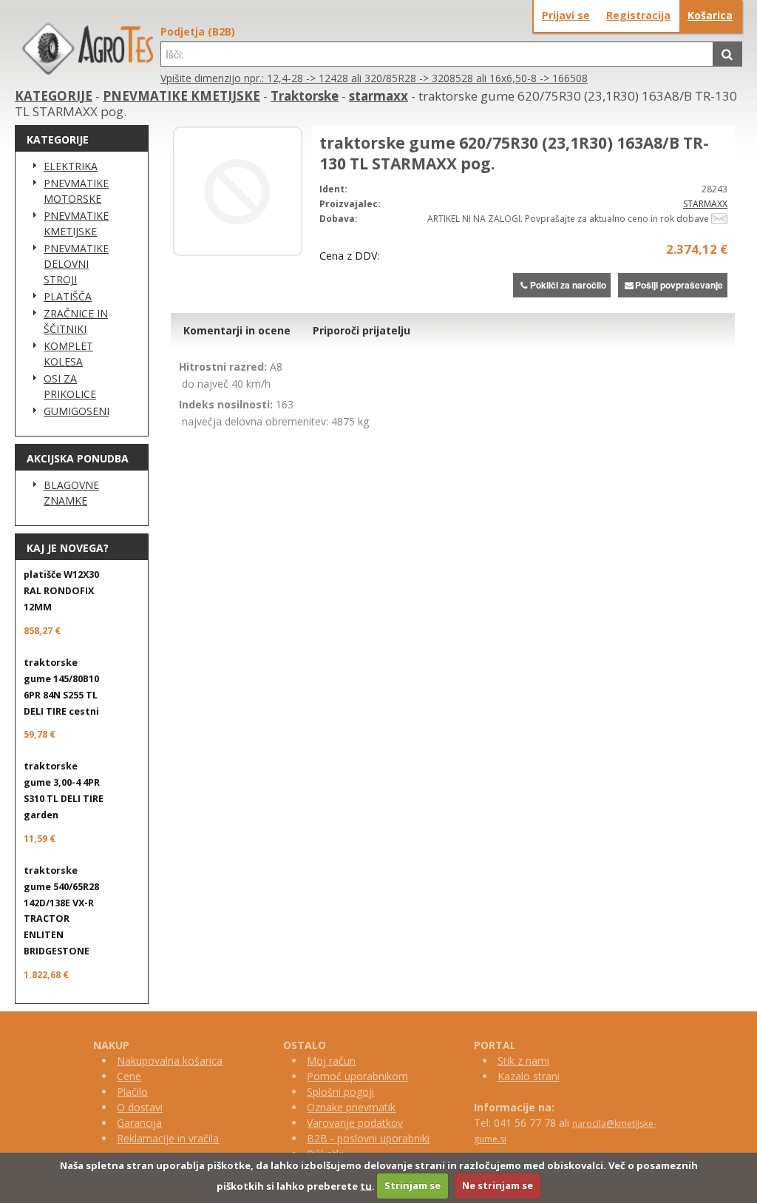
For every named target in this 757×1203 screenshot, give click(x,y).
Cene (129, 1076)
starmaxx (378, 96)
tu (366, 1185)
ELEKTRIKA (71, 166)
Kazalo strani (529, 1076)
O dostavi (140, 1107)
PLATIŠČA (68, 296)
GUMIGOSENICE (76, 411)
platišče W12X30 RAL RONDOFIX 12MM (61, 590)
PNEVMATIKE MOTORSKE (76, 191)
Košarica (710, 15)
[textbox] (436, 54)
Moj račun (331, 1061)
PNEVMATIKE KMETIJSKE (181, 96)
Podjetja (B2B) (197, 31)
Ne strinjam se (497, 1185)
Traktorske (305, 96)
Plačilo (132, 1092)
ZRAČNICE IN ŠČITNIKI (76, 321)
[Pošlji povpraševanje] (719, 218)
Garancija (139, 1123)
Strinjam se (412, 1185)
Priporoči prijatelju (361, 330)
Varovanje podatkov (355, 1123)
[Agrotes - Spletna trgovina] (87, 71)
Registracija (638, 15)
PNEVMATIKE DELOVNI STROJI (76, 263)
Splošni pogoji (340, 1092)
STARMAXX (705, 204)
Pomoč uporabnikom (357, 1076)
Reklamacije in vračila (168, 1138)
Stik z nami (523, 1061)
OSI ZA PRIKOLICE (70, 386)
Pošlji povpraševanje (679, 285)
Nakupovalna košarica (170, 1061)
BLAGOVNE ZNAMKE (71, 493)
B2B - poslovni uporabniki (368, 1138)
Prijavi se (566, 15)
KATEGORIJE (53, 96)
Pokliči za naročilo (568, 285)
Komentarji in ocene (237, 330)
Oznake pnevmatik (351, 1107)
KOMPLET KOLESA (68, 353)
